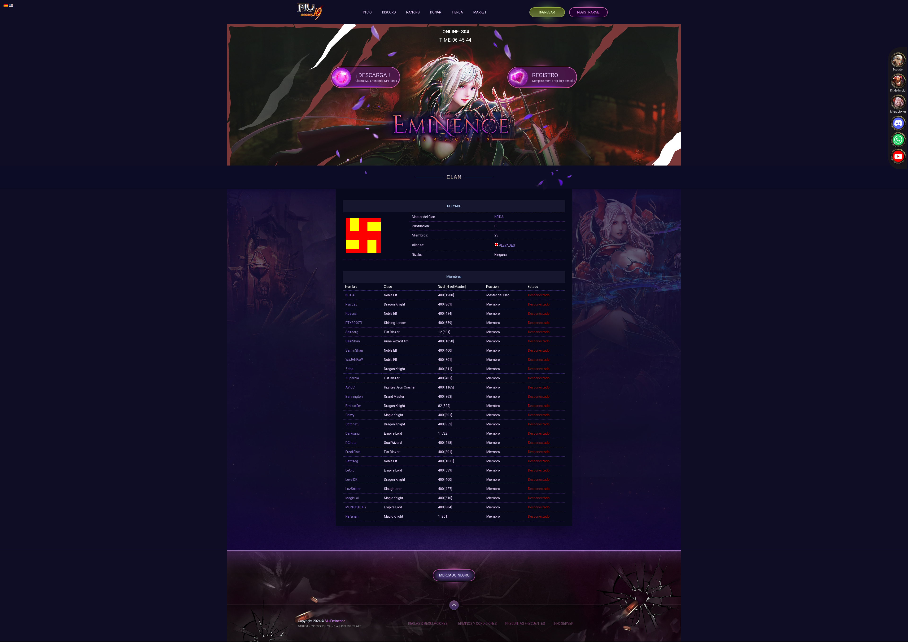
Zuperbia (352, 378)
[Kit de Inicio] (898, 81)
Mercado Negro (454, 575)
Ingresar (547, 12)
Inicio (367, 12)
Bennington (354, 396)
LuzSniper (353, 489)
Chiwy (349, 415)
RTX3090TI (353, 323)
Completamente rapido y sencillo (553, 77)
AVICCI (350, 387)
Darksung (352, 433)
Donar (435, 12)
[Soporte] (898, 60)
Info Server (563, 623)
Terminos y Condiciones (476, 623)
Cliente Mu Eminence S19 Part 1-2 (377, 77)
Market (480, 12)
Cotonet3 (352, 424)
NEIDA (499, 217)
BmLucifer (353, 406)
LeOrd (349, 470)
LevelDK (351, 479)
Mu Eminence (335, 621)
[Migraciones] (898, 102)
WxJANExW (354, 360)
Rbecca (351, 313)
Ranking (413, 12)
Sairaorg (351, 332)
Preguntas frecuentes (525, 623)
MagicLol (352, 498)
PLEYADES (507, 245)
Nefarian (351, 516)
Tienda (457, 12)
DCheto (351, 443)
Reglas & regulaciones (428, 623)
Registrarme (588, 12)
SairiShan (352, 341)
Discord (389, 12)
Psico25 (351, 304)
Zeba (349, 369)
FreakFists (353, 452)
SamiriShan (354, 350)
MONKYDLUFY (356, 507)
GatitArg (351, 461)
